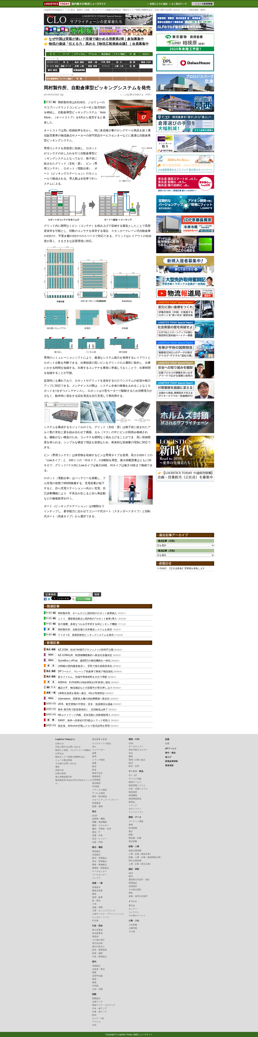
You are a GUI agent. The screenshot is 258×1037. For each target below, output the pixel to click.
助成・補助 (97, 952)
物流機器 (133, 795)
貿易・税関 (97, 806)
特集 (79, 79)
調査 (131, 834)
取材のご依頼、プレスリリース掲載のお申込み (99, 9)
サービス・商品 (52, 66)
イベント (106, 66)
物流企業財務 (135, 850)
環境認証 (133, 882)
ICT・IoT (133, 775)
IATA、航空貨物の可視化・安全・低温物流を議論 (85, 704)
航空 (94, 766)
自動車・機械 (98, 818)
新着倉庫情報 (79, 70)
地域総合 (96, 965)
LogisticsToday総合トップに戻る (59, 9)
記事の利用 (60, 773)
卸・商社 (96, 900)
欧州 (94, 1014)
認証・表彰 (92, 66)
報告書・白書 (135, 837)
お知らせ (59, 743)
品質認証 (133, 885)
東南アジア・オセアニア (103, 1004)
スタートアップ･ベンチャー (105, 799)
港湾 (94, 756)
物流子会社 (97, 772)
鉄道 (94, 769)
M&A (146, 54)
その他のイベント (137, 915)
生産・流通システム (138, 788)
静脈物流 (96, 776)
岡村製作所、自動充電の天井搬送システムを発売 (85, 629)
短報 (167, 743)
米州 (94, 1024)
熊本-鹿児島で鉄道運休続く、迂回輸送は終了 (83, 709)
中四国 (95, 985)
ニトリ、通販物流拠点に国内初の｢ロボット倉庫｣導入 (87, 618)
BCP (131, 762)
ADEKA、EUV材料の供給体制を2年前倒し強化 (84, 682)
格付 (131, 875)
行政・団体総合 (99, 956)
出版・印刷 (97, 841)
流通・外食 (97, 835)
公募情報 (133, 927)
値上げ (66, 70)
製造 (94, 893)
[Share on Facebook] (45, 599)
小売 (94, 903)
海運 (94, 762)
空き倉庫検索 (52, 79)
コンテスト (134, 911)
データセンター (99, 871)
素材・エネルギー (100, 825)
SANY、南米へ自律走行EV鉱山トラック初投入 (84, 720)
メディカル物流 (99, 789)
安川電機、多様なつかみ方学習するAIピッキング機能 (87, 624)
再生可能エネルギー (138, 749)
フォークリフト (136, 811)
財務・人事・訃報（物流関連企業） (145, 857)
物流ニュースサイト (143, 1034)
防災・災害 (134, 765)
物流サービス (135, 781)
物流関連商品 (135, 798)
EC (52, 54)
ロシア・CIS (98, 1018)
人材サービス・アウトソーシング (108, 913)
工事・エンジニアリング (103, 910)
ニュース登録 (84, 598)
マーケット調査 (136, 821)
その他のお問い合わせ (65, 763)
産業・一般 (92, 62)
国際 (132, 62)
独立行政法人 (98, 946)
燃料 (131, 756)
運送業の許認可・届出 (139, 879)
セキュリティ (135, 808)
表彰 (131, 892)
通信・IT (96, 831)
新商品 (132, 801)
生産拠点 (96, 854)
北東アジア (97, 1001)
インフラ (96, 877)
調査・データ (66, 66)
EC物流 (95, 786)
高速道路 (92, 70)
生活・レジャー (99, 838)
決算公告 (59, 769)
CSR (131, 743)
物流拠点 (106, 54)
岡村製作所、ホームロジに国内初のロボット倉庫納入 (87, 613)
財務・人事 (79, 66)
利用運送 (96, 802)
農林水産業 (97, 890)
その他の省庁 (98, 939)
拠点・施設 (79, 62)
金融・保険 (97, 906)
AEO (131, 872)
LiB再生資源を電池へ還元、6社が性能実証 (81, 693)
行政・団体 (106, 62)
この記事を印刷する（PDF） (138, 94)
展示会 (132, 905)
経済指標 (133, 827)
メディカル (79, 54)
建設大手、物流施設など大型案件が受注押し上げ (85, 687)
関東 (94, 972)
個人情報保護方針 (63, 776)
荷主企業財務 (135, 860)
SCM (94, 815)
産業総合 (96, 887)
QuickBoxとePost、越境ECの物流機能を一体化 (84, 660)
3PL (94, 746)
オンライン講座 (66, 79)
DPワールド (146, 66)
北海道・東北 (98, 968)
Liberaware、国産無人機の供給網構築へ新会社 (84, 698)
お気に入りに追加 (158, 4)
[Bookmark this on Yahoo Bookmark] (73, 599)
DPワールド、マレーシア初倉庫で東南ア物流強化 (85, 671)
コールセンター (99, 874)
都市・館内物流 (99, 796)
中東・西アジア (99, 1011)
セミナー (133, 908)
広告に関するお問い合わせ (167, 9)
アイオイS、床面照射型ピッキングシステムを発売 (86, 635)
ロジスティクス (52, 62)
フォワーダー (98, 749)
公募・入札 (119, 66)
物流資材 (133, 791)
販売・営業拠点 (99, 857)
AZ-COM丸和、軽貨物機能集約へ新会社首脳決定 (85, 655)
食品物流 (96, 782)
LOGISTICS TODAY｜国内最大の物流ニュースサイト (56, 4)
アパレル (92, 54)
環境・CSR (146, 62)
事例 (131, 824)
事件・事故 (52, 70)
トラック (133, 805)
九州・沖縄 (97, 988)
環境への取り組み (137, 759)
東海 (94, 978)
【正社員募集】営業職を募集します (186, 568)
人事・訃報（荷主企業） (140, 863)
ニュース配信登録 (63, 759)
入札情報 (133, 924)
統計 (131, 831)
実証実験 (133, 841)
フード (66, 54)
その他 (132, 931)
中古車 (95, 920)
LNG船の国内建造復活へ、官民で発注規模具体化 (85, 666)
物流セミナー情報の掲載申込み (138, 9)
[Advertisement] (98, 559)
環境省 (95, 936)
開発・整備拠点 (99, 864)
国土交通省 (97, 929)
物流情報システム (137, 785)
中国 (132, 54)
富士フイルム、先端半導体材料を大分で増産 (82, 676)
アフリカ (96, 1021)
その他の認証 (135, 889)
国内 (119, 62)
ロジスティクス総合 (101, 743)
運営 (57, 766)
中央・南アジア (99, 1008)
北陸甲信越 (97, 975)
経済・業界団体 (99, 949)
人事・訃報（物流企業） (140, 853)
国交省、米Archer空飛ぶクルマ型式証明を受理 (84, 725)
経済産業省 (97, 932)
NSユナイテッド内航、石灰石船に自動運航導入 (84, 714)
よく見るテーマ (178, 4)
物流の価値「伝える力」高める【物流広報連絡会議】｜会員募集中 (99, 43)
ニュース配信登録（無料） (194, 9)
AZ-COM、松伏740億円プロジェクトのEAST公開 (85, 649)
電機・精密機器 (99, 821)
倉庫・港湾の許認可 (138, 895)
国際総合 (96, 998)
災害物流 (96, 779)
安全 (131, 752)
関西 (94, 982)
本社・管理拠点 (99, 861)
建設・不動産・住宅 (101, 828)
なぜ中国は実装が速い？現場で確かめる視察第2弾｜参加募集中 (96, 38)
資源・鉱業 (97, 896)
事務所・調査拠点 (100, 867)
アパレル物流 (98, 792)
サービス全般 (135, 778)
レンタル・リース (100, 916)
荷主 (66, 62)
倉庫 (94, 752)
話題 (132, 66)
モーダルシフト (136, 746)
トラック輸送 (119, 54)
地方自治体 (97, 942)
